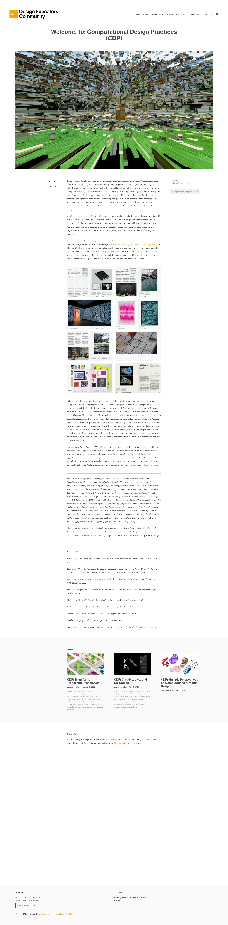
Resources (208, 14)
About (145, 14)
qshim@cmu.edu (149, 464)
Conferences (195, 14)
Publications (181, 14)
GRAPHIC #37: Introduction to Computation (137, 244)
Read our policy (120, 743)
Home (137, 14)
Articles (169, 14)
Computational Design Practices (185, 192)
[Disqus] (114, 777)
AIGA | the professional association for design (55, 914)
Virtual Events (157, 14)
